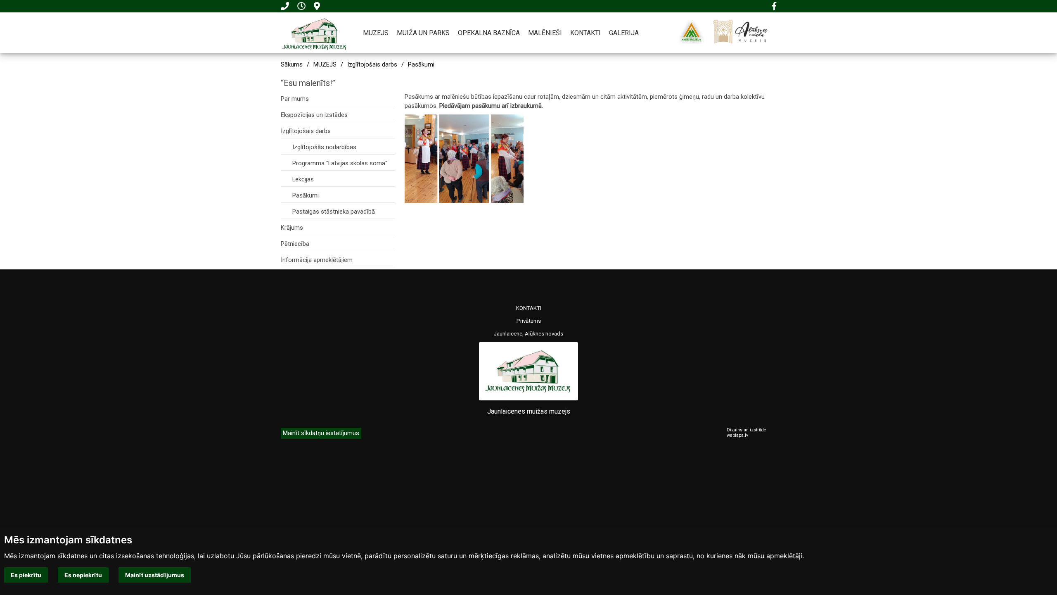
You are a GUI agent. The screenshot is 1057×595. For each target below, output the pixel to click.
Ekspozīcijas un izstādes (314, 115)
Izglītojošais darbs (372, 64)
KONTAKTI (585, 33)
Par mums (295, 98)
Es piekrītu (26, 574)
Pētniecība (295, 244)
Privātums (529, 321)
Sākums (292, 64)
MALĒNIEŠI (545, 33)
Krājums (292, 227)
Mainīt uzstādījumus (154, 574)
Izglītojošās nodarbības (324, 147)
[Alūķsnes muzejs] (740, 32)
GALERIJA (624, 33)
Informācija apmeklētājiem (317, 260)
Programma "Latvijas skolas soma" (339, 163)
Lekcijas (303, 179)
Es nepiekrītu (83, 574)
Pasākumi (421, 64)
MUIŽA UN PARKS (423, 33)
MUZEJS (376, 33)
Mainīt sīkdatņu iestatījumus (321, 433)
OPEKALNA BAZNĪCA (489, 33)
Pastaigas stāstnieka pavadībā (333, 211)
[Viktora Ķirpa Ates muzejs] (691, 32)
